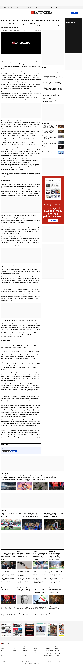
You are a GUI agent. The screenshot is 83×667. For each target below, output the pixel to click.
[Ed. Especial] (41, 636)
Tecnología (19, 7)
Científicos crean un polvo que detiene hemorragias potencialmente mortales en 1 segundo (39, 573)
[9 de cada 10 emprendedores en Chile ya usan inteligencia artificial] (24, 565)
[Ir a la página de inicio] (41, 13)
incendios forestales (9, 440)
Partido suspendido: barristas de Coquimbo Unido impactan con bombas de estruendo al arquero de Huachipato (55, 556)
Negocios (14, 7)
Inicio (2, 7)
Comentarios (10, 57)
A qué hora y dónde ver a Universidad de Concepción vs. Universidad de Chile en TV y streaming (31, 516)
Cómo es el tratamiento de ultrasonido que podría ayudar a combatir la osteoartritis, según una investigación (40, 556)
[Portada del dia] (53, 199)
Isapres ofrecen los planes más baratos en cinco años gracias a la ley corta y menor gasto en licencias (24, 580)
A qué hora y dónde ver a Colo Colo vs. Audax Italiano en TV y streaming (11, 515)
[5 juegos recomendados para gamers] (56, 486)
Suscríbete (14, 451)
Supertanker (16, 440)
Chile (2, 551)
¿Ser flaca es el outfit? (53, 613)
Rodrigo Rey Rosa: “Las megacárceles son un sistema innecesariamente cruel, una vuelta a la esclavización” (23, 615)
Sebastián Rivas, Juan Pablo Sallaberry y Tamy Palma (14, 30)
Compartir (4, 57)
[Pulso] (18, 636)
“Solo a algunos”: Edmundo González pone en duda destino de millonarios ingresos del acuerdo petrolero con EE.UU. (53, 100)
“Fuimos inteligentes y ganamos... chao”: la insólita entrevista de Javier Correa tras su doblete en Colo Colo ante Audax (56, 580)
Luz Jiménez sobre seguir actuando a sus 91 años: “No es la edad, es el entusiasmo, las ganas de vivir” (51, 131)
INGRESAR (80, 12)
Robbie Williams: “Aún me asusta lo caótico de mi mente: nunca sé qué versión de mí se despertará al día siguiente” (24, 608)
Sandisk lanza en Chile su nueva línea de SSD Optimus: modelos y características (8, 614)
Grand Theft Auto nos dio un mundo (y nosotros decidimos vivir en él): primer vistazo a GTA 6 (24, 478)
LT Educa (57, 7)
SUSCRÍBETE (53, 221)
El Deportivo (25, 7)
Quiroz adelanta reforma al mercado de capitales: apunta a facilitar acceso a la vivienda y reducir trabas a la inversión (23, 573)
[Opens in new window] (29, 636)
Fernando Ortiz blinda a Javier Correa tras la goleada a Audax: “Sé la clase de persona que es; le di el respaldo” (56, 573)
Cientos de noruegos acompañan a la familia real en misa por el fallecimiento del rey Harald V (50, 126)
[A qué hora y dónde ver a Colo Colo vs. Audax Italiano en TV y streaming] (11, 524)
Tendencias (35, 551)
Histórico (3, 18)
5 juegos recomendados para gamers (56, 476)
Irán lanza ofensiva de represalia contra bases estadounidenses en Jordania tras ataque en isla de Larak (53, 89)
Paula (50, 586)
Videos (33, 7)
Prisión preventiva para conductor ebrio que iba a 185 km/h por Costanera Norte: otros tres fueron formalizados (50, 136)
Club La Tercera (45, 7)
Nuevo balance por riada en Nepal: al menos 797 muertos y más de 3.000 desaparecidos (52, 95)
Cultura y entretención (22, 586)
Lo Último (38, 7)
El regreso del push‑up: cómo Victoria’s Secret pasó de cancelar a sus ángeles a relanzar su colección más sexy (40, 580)
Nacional (10, 7)
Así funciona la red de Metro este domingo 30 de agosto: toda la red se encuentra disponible (53, 515)
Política (5, 7)
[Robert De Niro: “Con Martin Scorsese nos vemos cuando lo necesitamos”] (24, 599)
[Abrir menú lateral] (2, 13)
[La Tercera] (6, 636)
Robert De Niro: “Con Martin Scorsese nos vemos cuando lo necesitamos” (24, 589)
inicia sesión (6, 451)
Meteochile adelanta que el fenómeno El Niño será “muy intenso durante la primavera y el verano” (50, 142)
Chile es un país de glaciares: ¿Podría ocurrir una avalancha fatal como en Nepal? (40, 478)
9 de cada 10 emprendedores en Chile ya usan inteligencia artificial (24, 555)
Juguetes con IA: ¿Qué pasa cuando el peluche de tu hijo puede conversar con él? (55, 607)
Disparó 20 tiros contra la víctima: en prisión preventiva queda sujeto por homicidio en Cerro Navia (53, 83)
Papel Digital (51, 7)
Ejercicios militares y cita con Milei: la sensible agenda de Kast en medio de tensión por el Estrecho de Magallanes (51, 153)
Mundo (29, 7)
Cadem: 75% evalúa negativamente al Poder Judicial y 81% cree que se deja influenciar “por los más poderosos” (53, 78)
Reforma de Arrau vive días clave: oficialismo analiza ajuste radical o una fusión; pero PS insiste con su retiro (53, 72)
